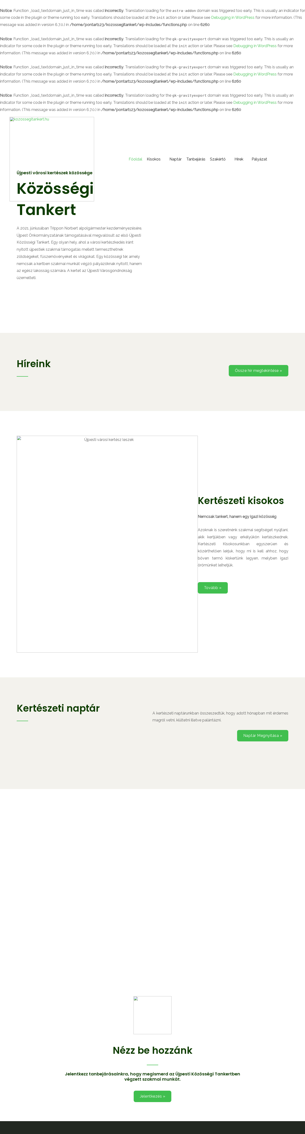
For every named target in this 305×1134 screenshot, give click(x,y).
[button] (258, 370)
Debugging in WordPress (232, 17)
